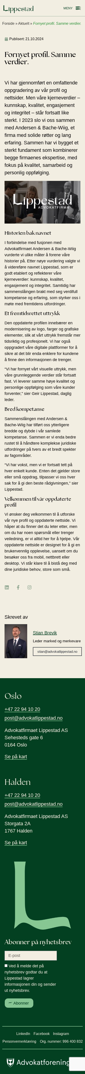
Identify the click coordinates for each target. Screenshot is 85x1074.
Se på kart (16, 756)
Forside (8, 23)
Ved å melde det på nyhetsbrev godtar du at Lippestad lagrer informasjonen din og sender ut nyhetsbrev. (30, 978)
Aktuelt (23, 23)
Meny (68, 8)
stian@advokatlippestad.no (57, 651)
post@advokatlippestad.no (34, 718)
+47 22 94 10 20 (22, 709)
